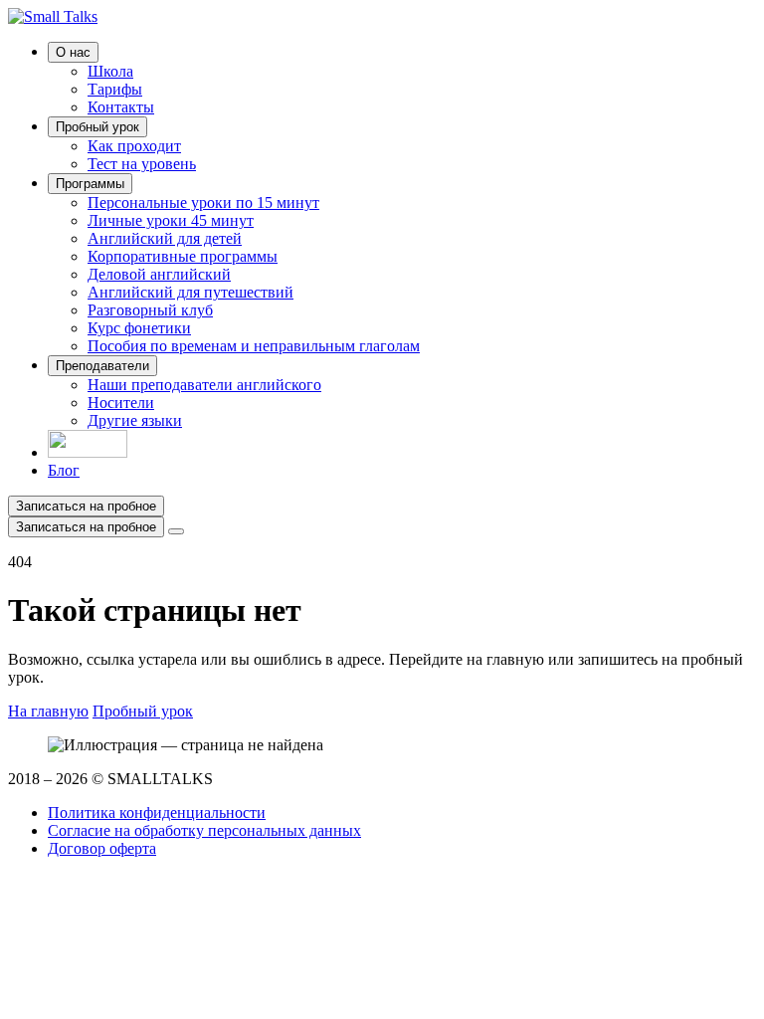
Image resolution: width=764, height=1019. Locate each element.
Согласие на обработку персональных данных (204, 830)
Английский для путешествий (190, 292)
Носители (121, 402)
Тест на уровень (142, 163)
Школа (110, 71)
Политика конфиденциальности (157, 812)
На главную (48, 711)
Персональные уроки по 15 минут (203, 202)
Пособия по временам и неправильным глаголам (254, 345)
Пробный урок (97, 126)
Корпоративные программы (183, 256)
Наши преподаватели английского (204, 384)
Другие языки (135, 420)
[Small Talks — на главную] (52, 16)
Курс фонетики (139, 327)
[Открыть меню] (176, 531)
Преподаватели (102, 365)
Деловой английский (159, 274)
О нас (73, 52)
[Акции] (87, 452)
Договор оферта (102, 848)
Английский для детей (165, 238)
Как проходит (134, 145)
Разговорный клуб (150, 310)
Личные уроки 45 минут (171, 220)
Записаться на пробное (86, 506)
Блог (64, 470)
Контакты (121, 107)
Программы (90, 183)
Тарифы (115, 89)
